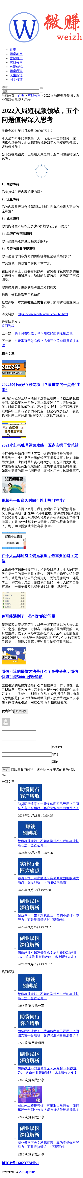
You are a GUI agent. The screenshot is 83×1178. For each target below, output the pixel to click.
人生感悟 (16, 75)
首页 (13, 49)
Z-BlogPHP (27, 1172)
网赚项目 (16, 54)
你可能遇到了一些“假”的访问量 (28, 616)
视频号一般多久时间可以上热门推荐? (33, 500)
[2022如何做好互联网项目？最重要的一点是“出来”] (14, 376)
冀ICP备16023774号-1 (20, 1163)
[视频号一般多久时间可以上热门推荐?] (14, 492)
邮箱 (55, 754)
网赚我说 (16, 71)
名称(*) (57, 747)
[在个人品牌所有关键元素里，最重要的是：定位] (14, 547)
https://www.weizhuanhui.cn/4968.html (43, 314)
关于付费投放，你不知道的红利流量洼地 (44, 333)
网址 (55, 762)
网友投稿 (16, 79)
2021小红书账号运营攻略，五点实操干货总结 (40, 445)
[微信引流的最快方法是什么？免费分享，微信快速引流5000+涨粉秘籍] (14, 663)
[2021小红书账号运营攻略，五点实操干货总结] (14, 437)
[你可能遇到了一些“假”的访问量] (14, 608)
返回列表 (8, 326)
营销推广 (16, 58)
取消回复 (21, 711)
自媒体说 (16, 66)
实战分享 (16, 62)
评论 (5, 769)
